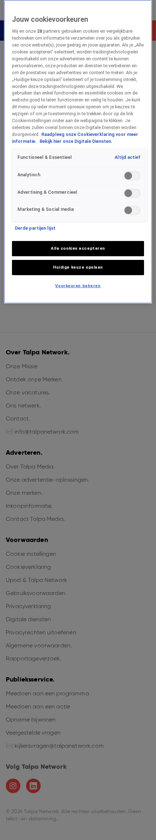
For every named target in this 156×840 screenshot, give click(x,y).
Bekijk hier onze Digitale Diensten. (76, 141)
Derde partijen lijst (35, 228)
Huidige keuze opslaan (78, 267)
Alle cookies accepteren (78, 248)
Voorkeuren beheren (77, 285)
